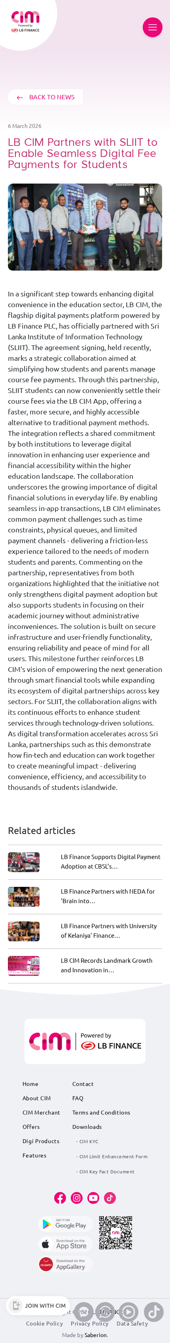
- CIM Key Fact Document (105, 1171)
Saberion (96, 1335)
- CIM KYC (87, 1141)
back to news (51, 97)
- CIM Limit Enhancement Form (111, 1156)
